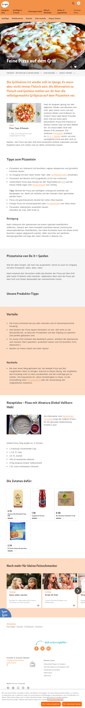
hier (63, 182)
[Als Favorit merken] (38, 605)
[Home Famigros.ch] (5, 4)
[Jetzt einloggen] (78, 3)
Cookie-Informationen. (55, 699)
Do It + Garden (54, 136)
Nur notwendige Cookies (72, 704)
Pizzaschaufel (38, 185)
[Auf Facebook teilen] (36, 648)
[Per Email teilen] (48, 648)
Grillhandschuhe (59, 175)
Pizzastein (58, 133)
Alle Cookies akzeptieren (51, 704)
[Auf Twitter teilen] (42, 648)
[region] (42, 699)
